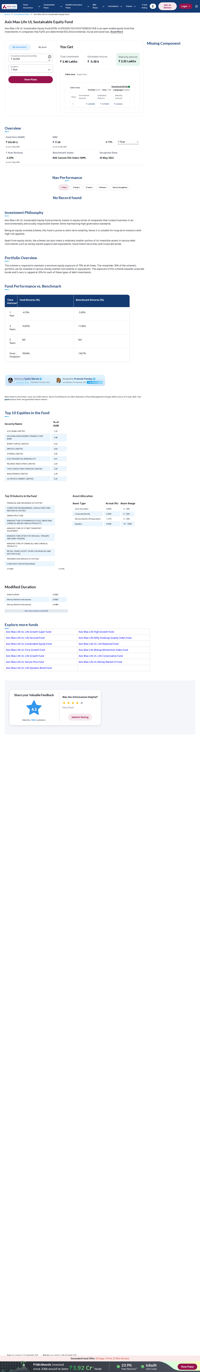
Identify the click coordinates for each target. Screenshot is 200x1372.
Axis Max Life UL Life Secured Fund (25, 637)
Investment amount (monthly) (24, 56)
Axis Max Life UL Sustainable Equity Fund (29, 643)
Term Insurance (28, 6)
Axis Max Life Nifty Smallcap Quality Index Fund (105, 637)
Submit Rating (80, 717)
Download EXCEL (120, 86)
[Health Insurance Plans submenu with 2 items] (88, 6)
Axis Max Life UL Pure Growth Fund (25, 649)
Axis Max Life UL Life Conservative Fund (101, 655)
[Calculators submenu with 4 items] (120, 6)
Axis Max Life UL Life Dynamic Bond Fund (29, 668)
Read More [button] (117, 31)
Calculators (113, 6)
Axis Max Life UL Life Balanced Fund (98, 643)
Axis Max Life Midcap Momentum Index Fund (103, 649)
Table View (75, 87)
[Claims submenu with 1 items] (134, 6)
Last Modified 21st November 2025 (74, 382)
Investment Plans (49, 6)
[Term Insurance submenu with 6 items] (38, 6)
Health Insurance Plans (74, 6)
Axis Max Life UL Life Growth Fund (25, 655)
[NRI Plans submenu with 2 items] (103, 6)
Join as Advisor (167, 6)
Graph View (82, 74)
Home (7, 14)
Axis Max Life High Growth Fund (96, 631)
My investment (20, 47)
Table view (70, 74)
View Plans (30, 79)
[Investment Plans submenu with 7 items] (60, 6)
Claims (129, 6)
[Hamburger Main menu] (196, 6)
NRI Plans (95, 6)
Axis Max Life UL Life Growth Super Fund (28, 631)
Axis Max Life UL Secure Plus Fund (25, 662)
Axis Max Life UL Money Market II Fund (100, 662)
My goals (43, 47)
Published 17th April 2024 (40, 382)
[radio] (64, 703)
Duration (14, 66)
